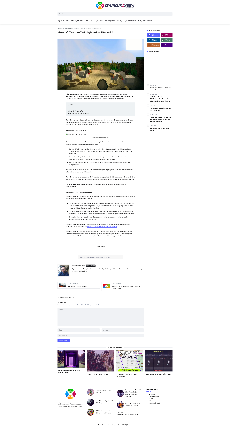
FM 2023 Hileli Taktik (131, 414)
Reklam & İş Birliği (154, 403)
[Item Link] (90, 392)
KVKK (151, 399)
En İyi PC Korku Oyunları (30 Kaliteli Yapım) (104, 402)
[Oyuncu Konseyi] (115, 6)
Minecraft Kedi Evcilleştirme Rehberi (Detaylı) (102, 226)
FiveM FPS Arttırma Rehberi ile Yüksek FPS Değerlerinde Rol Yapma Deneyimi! (160, 119)
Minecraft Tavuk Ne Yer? (76, 111)
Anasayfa (60, 28)
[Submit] (171, 14)
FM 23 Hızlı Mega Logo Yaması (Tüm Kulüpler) (132, 404)
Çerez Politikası (154, 397)
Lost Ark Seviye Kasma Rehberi (98, 374)
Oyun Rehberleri (68, 28)
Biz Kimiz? (152, 394)
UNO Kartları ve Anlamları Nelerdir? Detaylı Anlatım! (103, 412)
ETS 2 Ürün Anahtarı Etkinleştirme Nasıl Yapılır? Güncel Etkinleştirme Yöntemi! (160, 99)
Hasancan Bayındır (78, 265)
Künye (151, 401)
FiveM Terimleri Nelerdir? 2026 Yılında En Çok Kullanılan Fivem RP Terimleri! (133, 393)
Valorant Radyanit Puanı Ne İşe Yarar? (158, 374)
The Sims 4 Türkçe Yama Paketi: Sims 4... (103, 392)
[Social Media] (153, 35)
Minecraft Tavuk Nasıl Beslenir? (78, 113)
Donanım (129, 425)
